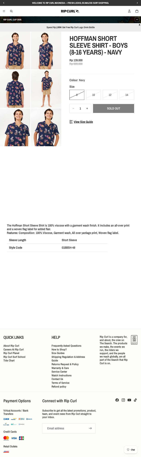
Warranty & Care (60, 368)
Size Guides (58, 353)
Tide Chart (8, 360)
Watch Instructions (62, 375)
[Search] (11, 11)
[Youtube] (129, 400)
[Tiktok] (135, 400)
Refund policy (59, 386)
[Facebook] (117, 400)
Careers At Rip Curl (13, 349)
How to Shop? (59, 349)
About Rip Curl (11, 346)
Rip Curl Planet (11, 353)
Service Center (59, 371)
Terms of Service (60, 383)
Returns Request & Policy (65, 364)
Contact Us (57, 379)
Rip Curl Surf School (14, 357)
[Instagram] (123, 400)
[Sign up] (90, 428)
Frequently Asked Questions (66, 346)
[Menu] (4, 11)
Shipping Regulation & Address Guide (68, 358)
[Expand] (137, 19)
